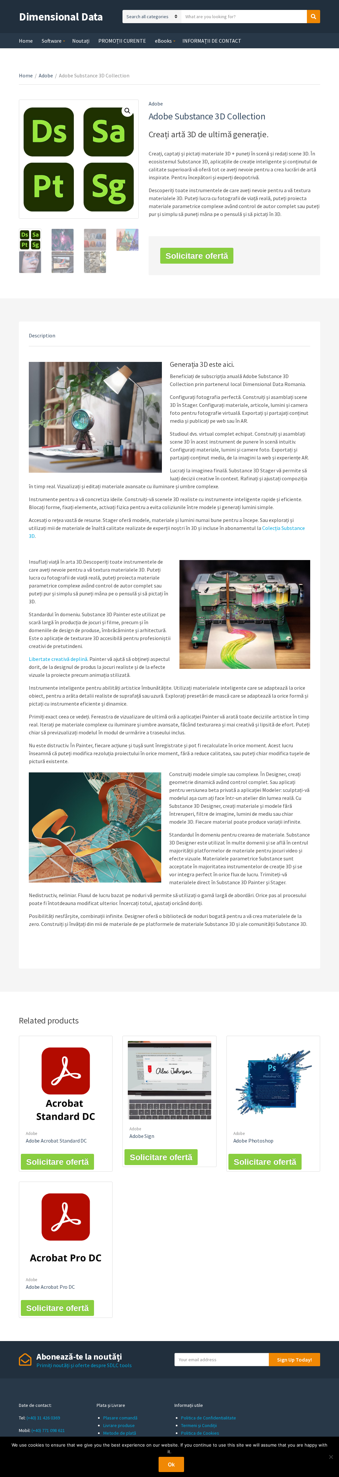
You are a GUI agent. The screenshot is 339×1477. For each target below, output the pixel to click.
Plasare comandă (120, 1418)
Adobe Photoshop (253, 1140)
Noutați (80, 40)
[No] (330, 1457)
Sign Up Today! (294, 1359)
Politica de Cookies (200, 1433)
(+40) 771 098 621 (48, 1430)
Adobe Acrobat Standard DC (56, 1140)
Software (52, 40)
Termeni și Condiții (199, 1425)
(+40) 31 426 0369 (43, 1418)
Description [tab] (42, 335)
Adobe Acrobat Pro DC (50, 1286)
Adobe (46, 75)
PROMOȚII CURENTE (122, 40)
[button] (127, 111)
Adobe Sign (141, 1136)
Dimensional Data (61, 16)
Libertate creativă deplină (58, 659)
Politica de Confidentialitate (208, 1418)
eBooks (163, 40)
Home (26, 40)
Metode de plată (119, 1433)
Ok (171, 1464)
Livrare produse (119, 1425)
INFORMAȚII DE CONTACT (211, 40)
